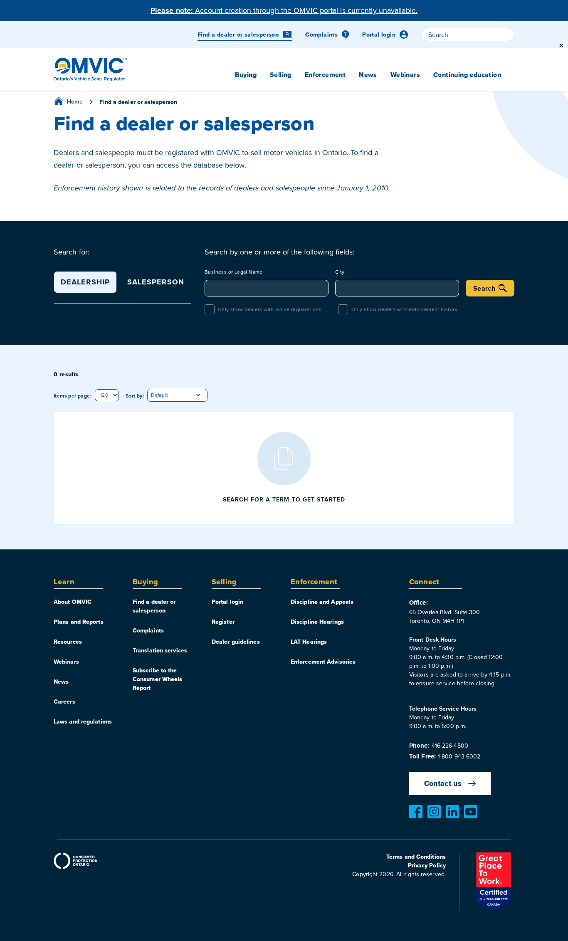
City (340, 271)
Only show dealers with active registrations (269, 309)
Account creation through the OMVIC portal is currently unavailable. (284, 10)
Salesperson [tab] (155, 282)
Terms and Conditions (416, 856)
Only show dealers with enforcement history (404, 309)
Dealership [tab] (85, 282)
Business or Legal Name (234, 271)
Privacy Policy (427, 865)
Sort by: (135, 395)
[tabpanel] (359, 290)
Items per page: (72, 395)
